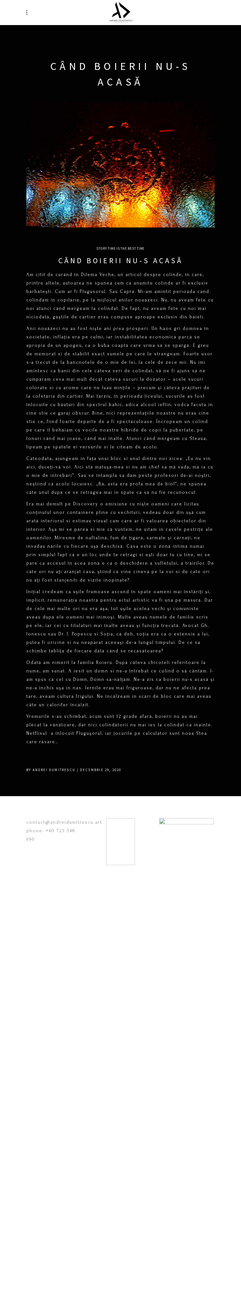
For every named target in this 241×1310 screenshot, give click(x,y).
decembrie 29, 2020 (100, 770)
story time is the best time (120, 248)
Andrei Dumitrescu (54, 770)
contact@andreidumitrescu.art (64, 822)
